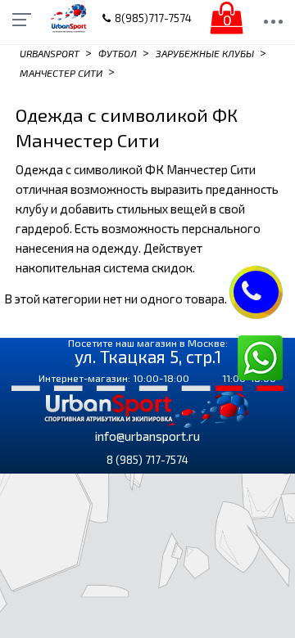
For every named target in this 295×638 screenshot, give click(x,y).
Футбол (117, 53)
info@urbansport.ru (147, 436)
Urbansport (49, 53)
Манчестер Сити (61, 72)
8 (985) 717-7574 (147, 459)
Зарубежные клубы (205, 53)
